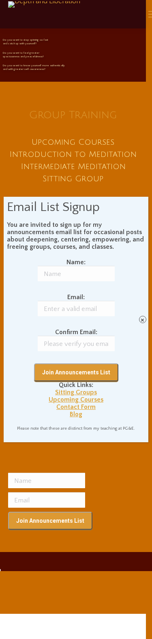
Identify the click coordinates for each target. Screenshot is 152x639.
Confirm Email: (76, 332)
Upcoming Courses (76, 399)
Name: (76, 262)
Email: (76, 297)
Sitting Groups (76, 392)
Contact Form (76, 407)
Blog (76, 414)
